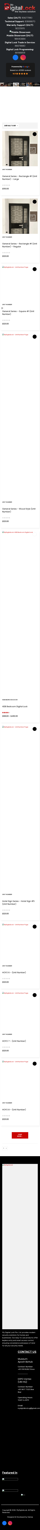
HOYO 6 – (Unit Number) (14, 972)
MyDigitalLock (21, 1510)
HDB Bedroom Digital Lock (14, 706)
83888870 (30, 21)
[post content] (20, 148)
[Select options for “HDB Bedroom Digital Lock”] (35, 534)
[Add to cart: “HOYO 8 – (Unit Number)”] (35, 1064)
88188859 (20, 52)
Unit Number (7, 169)
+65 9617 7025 (24, 1389)
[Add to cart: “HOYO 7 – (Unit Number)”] (35, 995)
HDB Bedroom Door (9, 700)
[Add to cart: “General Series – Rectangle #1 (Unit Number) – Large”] (35, 134)
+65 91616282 (23, 1369)
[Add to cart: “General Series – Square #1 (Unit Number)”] (35, 269)
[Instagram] (23, 57)
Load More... (20, 1135)
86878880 (20, 45)
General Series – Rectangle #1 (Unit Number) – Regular (19, 245)
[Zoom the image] (20, 1165)
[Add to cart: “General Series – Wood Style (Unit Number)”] (35, 337)
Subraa (30, 1517)
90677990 (27, 17)
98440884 (20, 38)
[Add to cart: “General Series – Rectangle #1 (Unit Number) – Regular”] (35, 202)
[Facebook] (15, 57)
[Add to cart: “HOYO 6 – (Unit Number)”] (35, 927)
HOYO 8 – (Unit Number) (14, 1109)
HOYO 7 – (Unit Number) (14, 1041)
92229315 (20, 28)
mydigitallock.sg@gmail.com (29, 1408)
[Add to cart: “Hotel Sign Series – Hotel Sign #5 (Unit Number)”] (35, 729)
